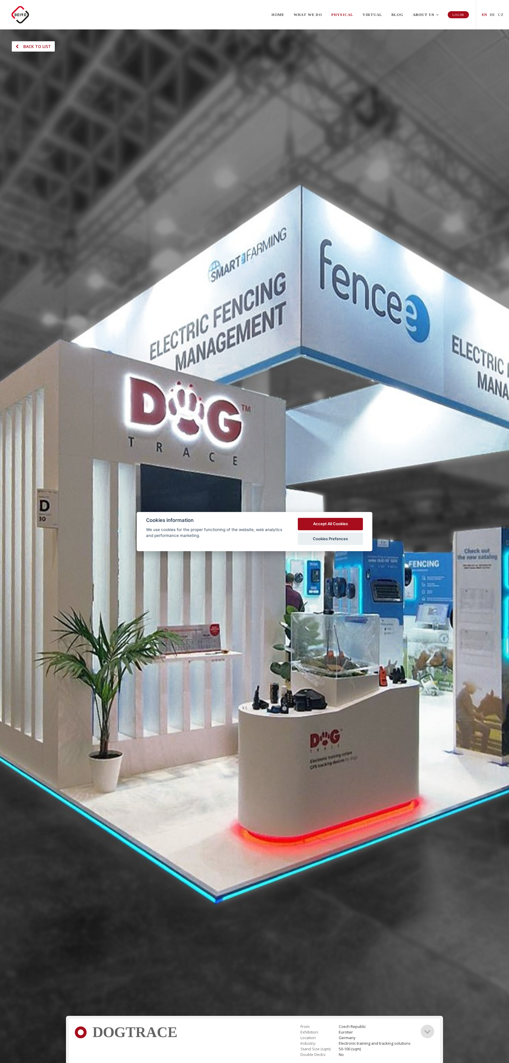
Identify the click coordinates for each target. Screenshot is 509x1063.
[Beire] (20, 14)
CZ (500, 14)
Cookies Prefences (330, 538)
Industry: (308, 1043)
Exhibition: (309, 1032)
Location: (308, 1038)
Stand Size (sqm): (315, 1049)
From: (305, 1027)
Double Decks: (313, 1055)
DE (492, 14)
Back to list (37, 46)
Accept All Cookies (330, 524)
